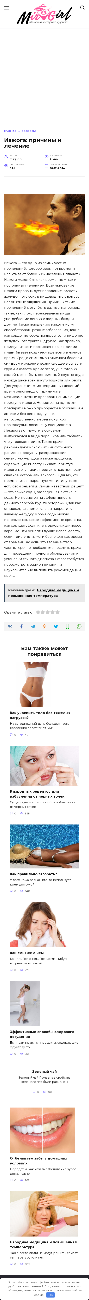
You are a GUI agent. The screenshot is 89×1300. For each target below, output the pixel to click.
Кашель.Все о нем (27, 953)
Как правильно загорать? (33, 874)
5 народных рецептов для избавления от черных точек (37, 794)
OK (50, 1295)
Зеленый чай (44, 1071)
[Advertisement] (44, 79)
